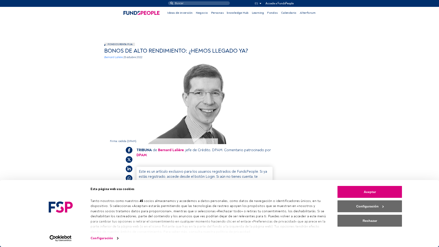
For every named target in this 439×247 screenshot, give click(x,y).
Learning (258, 13)
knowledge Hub (238, 13)
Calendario (289, 13)
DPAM (142, 155)
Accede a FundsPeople (279, 3)
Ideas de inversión (180, 13)
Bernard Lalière (113, 57)
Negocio (202, 13)
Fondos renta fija (120, 44)
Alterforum (308, 13)
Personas (217, 13)
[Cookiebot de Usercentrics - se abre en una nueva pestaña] (61, 238)
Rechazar (370, 221)
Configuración (102, 238)
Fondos (272, 13)
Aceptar (370, 192)
